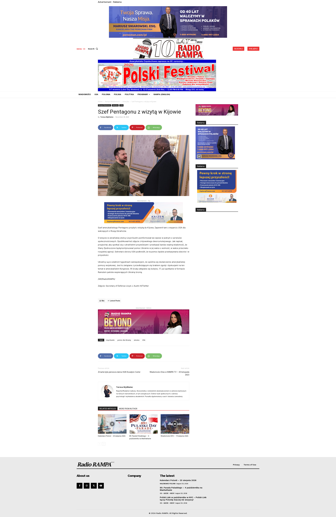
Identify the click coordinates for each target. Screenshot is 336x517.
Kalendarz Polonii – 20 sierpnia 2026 (111, 436)
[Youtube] (101, 486)
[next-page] (103, 443)
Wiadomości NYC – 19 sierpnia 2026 (174, 436)
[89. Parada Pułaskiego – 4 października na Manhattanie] (143, 424)
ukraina (136, 340)
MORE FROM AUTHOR (128, 409)
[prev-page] (99, 443)
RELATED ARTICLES (107, 409)
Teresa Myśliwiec (106, 117)
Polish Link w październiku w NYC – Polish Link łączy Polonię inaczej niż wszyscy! (183, 498)
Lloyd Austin (110, 340)
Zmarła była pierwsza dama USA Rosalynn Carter (119, 372)
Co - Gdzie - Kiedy (167, 493)
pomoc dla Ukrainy (124, 340)
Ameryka (125, 101)
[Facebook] (79, 486)
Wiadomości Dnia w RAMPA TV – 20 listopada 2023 (169, 373)
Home (100, 101)
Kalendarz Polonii (168, 484)
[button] (93, 49)
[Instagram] (87, 486)
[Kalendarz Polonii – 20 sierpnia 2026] (112, 424)
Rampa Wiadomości (112, 101)
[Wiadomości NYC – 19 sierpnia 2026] (175, 424)
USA (121, 105)
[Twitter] (94, 486)
